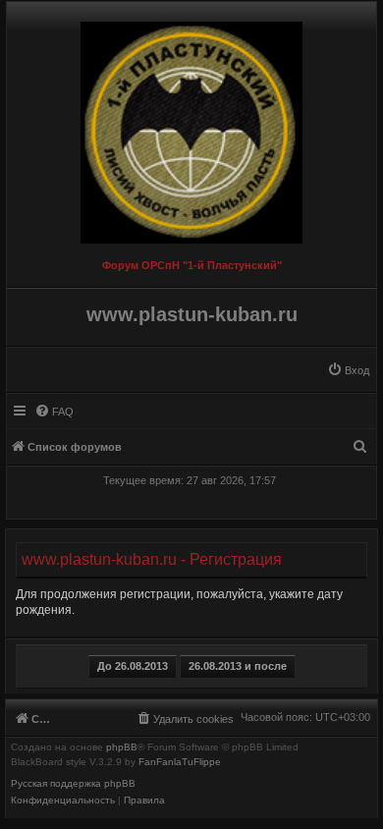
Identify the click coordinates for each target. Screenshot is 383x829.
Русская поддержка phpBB (73, 784)
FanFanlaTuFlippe (179, 762)
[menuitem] (348, 370)
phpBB (121, 747)
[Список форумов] (191, 128)
